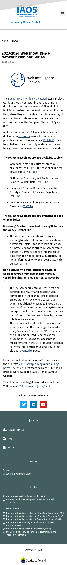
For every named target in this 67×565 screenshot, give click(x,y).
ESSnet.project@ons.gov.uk (35, 386)
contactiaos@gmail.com (18, 473)
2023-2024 (48, 140)
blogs (40, 364)
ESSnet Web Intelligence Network (27, 98)
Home (5, 40)
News (15, 40)
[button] (62, 13)
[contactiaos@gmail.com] (4, 474)
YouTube (32, 171)
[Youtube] (43, 404)
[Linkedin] (33, 404)
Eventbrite (20, 263)
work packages (27, 364)
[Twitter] (23, 404)
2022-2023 (24, 136)
